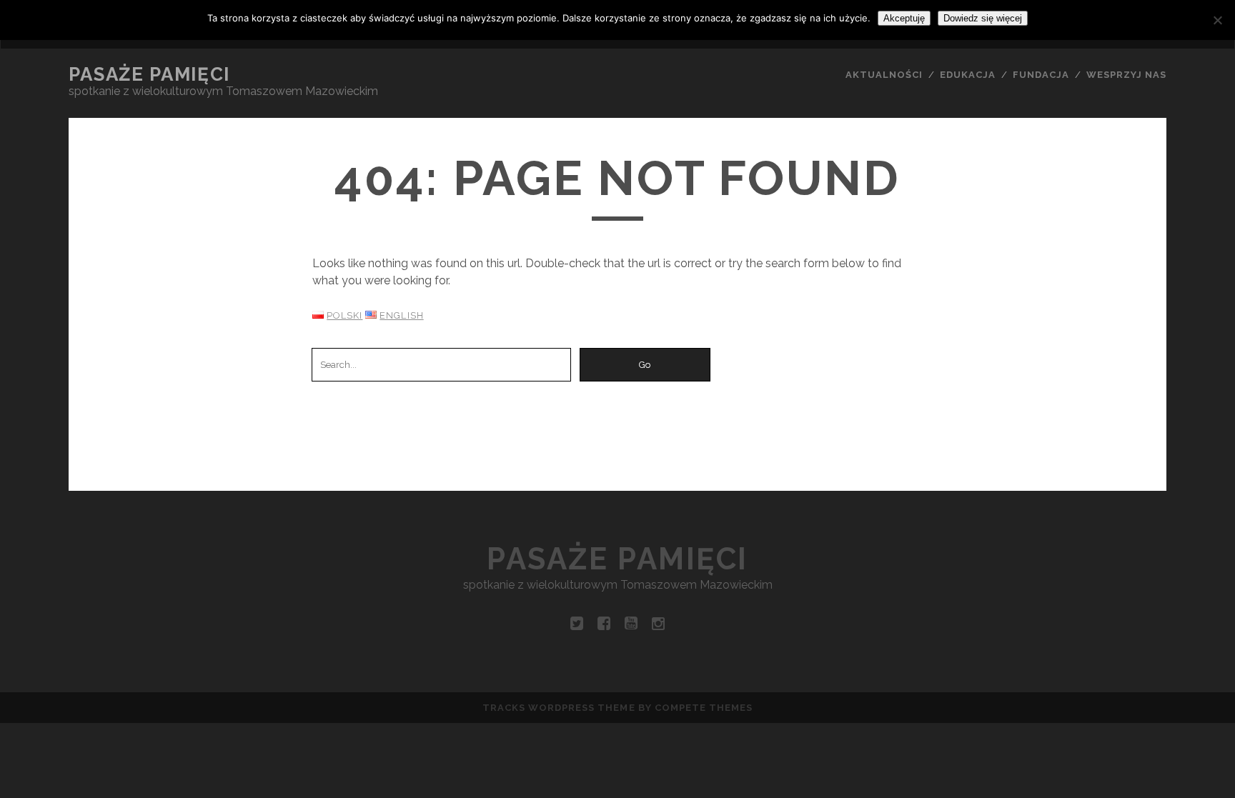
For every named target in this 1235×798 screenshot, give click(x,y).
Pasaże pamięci (149, 74)
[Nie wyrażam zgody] (1217, 20)
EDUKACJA (968, 74)
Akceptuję (904, 18)
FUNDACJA (1041, 74)
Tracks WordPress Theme (558, 707)
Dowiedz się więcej (982, 18)
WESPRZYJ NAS (1126, 74)
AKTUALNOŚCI (884, 74)
